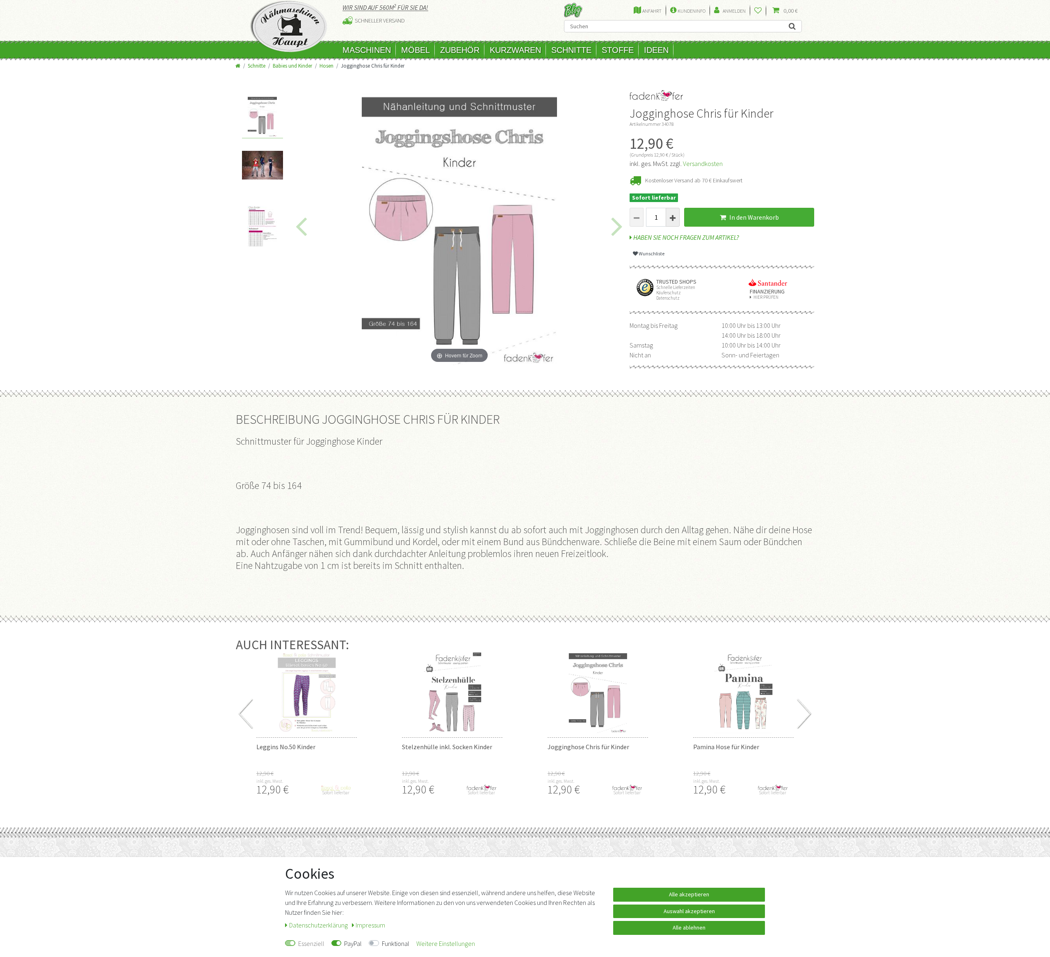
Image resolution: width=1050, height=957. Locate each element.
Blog (573, 10)
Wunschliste (651, 253)
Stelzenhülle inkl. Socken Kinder (447, 747)
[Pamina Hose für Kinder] (743, 692)
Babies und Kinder (292, 65)
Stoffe (618, 50)
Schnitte (571, 50)
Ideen (656, 50)
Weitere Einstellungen (445, 943)
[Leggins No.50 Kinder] (306, 692)
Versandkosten (703, 163)
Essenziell (311, 943)
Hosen (326, 65)
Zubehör (459, 50)
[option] (262, 117)
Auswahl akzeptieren (689, 911)
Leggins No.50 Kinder (285, 747)
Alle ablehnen (689, 927)
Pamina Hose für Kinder (726, 747)
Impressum (370, 925)
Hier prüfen (765, 297)
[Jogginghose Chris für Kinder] (598, 692)
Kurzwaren (515, 50)
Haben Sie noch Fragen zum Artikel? (685, 237)
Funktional (395, 943)
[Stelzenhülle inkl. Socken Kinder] (452, 692)
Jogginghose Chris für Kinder (588, 747)
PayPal (353, 943)
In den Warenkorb (753, 217)
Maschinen (366, 50)
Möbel (415, 50)
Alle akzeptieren (689, 894)
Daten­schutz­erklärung (319, 925)
